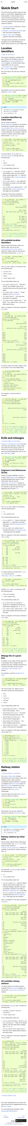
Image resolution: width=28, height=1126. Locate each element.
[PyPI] (13, 1121)
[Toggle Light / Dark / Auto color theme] (25, 2)
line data (11, 61)
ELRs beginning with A (19, 524)
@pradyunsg (17, 1124)
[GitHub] (11, 1121)
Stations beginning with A (12, 890)
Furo (22, 1124)
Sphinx (11, 1124)
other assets (15, 783)
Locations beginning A (18, 189)
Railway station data (9, 35)
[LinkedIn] (14, 1121)
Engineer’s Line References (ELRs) (13, 30)
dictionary (4, 155)
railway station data (9, 776)
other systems (15, 294)
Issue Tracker (7, 1106)
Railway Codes (13, 477)
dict (12, 155)
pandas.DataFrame (6, 124)
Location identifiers (8, 26)
